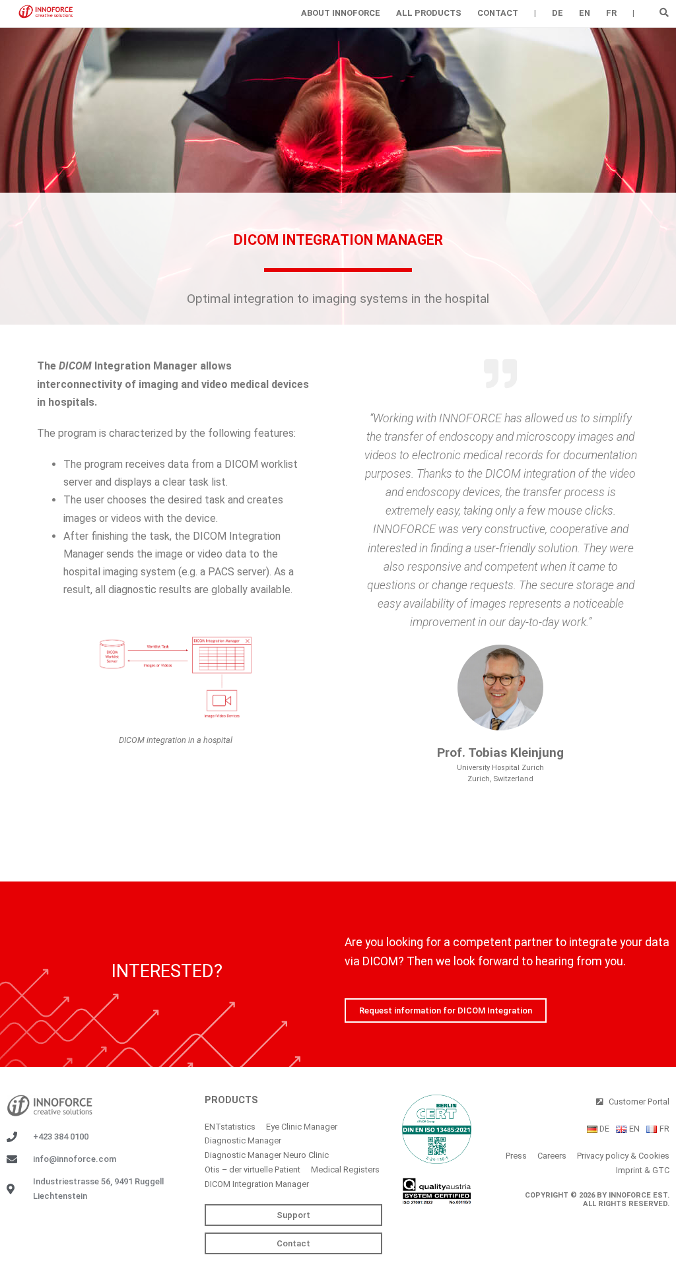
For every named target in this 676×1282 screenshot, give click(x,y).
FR (611, 13)
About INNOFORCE (340, 13)
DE (557, 13)
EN (584, 13)
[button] (664, 12)
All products (428, 13)
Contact (497, 13)
